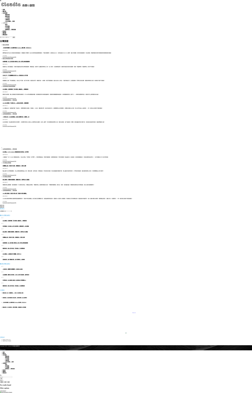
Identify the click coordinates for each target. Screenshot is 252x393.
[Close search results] (1, 379)
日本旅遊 (5, 13)
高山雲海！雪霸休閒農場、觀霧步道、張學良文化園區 (16, 179)
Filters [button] (3, 380)
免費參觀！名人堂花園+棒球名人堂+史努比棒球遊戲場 (16, 61)
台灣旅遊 (5, 23)
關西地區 (7, 16)
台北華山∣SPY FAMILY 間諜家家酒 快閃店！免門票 (16, 152)
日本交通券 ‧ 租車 (10, 21)
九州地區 (7, 18)
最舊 (8, 382)
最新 (5, 382)
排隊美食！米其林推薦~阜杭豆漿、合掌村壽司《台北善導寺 (15, 297)
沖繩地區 (7, 19)
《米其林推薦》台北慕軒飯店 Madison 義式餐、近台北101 (17, 47)
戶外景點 (7, 28)
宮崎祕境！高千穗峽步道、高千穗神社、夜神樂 (14, 259)
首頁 (4, 9)
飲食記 (4, 31)
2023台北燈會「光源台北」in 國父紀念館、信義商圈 (15, 103)
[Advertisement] (13, 137)
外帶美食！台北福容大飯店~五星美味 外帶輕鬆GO (14, 280)
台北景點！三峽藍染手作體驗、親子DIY (12, 254)
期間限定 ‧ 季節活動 (10, 29)
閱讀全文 (5, 55)
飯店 (6, 24)
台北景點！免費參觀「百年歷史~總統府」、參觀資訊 (15, 89)
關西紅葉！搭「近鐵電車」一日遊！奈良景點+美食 (13, 292)
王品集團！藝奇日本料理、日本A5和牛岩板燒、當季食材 (16, 274)
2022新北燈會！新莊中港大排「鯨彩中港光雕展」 (15, 193)
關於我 (4, 11)
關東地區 (7, 14)
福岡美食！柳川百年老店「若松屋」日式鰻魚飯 (14, 248)
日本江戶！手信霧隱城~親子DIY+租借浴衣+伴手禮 (15, 75)
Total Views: (5, 340)
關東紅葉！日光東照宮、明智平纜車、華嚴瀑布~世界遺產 (14, 307)
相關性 (2, 382)
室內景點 (7, 26)
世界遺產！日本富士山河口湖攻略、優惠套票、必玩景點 (16, 226)
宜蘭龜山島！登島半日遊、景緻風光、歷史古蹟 (14, 165)
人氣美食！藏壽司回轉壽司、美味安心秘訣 (13, 269)
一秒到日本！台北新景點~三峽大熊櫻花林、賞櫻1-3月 (16, 117)
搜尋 (14, 37)
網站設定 (5, 34)
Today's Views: (6, 339)
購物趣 (4, 33)
